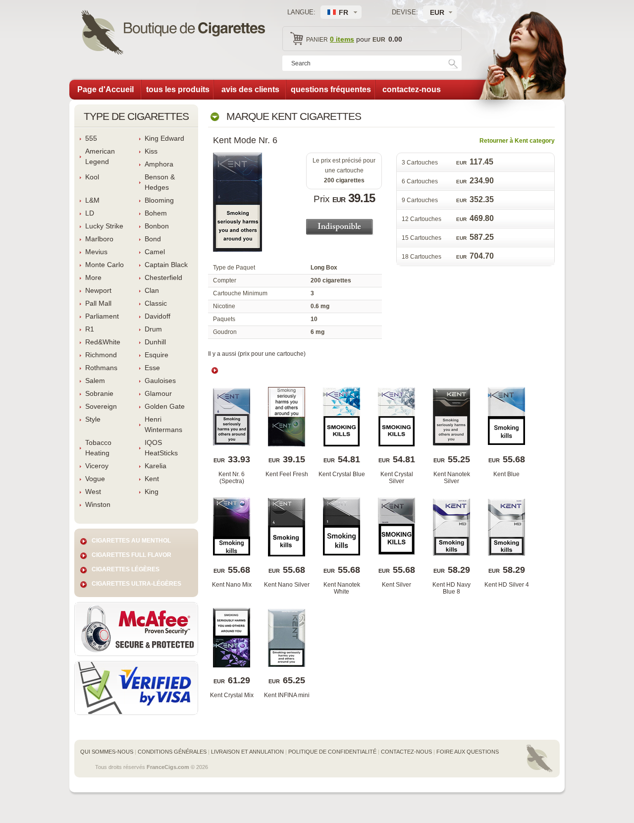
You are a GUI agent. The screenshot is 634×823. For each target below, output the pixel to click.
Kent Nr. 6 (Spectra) (231, 478)
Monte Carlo (104, 265)
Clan (152, 290)
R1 (89, 329)
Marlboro (99, 239)
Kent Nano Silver (287, 584)
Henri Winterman (163, 424)
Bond (153, 239)
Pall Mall (98, 303)
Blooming (159, 200)
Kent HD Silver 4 (506, 584)
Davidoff (157, 316)
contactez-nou (411, 89)
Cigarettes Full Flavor (131, 554)
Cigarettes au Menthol (131, 540)
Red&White (102, 342)
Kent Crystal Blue (341, 474)
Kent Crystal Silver (396, 478)
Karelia (155, 466)
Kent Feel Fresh (286, 474)
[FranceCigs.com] (173, 33)
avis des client (250, 89)
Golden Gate (165, 406)
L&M (92, 200)
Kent (152, 479)
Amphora (159, 164)
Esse (152, 368)
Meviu (96, 252)
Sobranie (99, 393)
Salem (95, 380)
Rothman (101, 368)
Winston (97, 504)
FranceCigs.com (168, 767)
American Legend (100, 156)
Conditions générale (172, 752)
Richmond (101, 355)
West (93, 491)
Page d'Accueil (105, 89)
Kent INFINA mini (287, 695)
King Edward (164, 138)
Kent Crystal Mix (232, 695)
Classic (156, 303)
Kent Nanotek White (341, 588)
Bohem (156, 213)
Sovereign (101, 406)
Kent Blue (506, 474)
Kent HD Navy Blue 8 (451, 588)
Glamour (158, 393)
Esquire (156, 355)
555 (91, 138)
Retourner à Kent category (517, 140)
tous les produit (178, 89)
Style (93, 419)
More (93, 277)
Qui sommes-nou (106, 752)
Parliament (102, 316)
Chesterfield (163, 277)
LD (89, 213)
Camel (155, 252)
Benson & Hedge (160, 182)
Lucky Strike (104, 226)
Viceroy (96, 466)
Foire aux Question (467, 752)
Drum (153, 329)
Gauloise (160, 380)
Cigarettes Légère (125, 569)
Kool (92, 177)
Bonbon (157, 226)
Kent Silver (396, 584)
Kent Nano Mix (232, 584)
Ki (151, 151)
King (151, 491)
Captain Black (166, 265)
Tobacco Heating (98, 448)
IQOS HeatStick (161, 448)
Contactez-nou (406, 752)
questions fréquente (331, 89)
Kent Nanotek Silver (451, 478)
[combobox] (440, 12)
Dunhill (155, 342)
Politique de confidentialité (332, 752)
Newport (98, 290)
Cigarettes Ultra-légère (136, 583)
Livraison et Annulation (247, 752)
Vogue (95, 479)
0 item (342, 39)
